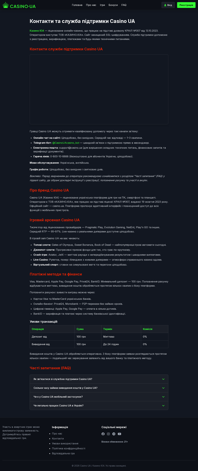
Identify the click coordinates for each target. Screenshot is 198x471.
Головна (77, 5)
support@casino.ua (70, 147)
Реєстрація (186, 5)
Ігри (102, 5)
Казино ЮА (37, 30)
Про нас (91, 5)
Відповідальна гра (63, 453)
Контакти (58, 438)
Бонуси (113, 5)
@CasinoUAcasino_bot (65, 142)
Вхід (169, 5)
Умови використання (65, 443)
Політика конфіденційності (68, 448)
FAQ (123, 5)
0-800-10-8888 (59, 156)
